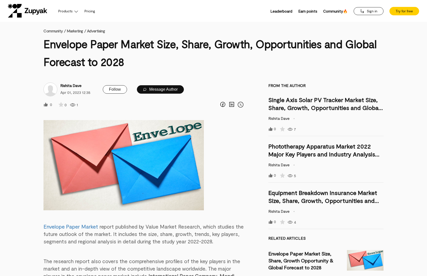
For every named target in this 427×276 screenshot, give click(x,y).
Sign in (371, 11)
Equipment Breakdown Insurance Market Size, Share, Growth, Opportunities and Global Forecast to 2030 (322, 200)
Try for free (404, 11)
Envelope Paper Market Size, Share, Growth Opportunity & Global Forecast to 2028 (300, 260)
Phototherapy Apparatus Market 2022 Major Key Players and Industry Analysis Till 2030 (321, 154)
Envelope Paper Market (70, 226)
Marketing (75, 30)
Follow (115, 89)
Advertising (96, 30)
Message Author (163, 89)
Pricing (90, 11)
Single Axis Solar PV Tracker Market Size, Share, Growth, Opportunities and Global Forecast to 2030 (324, 107)
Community (54, 30)
